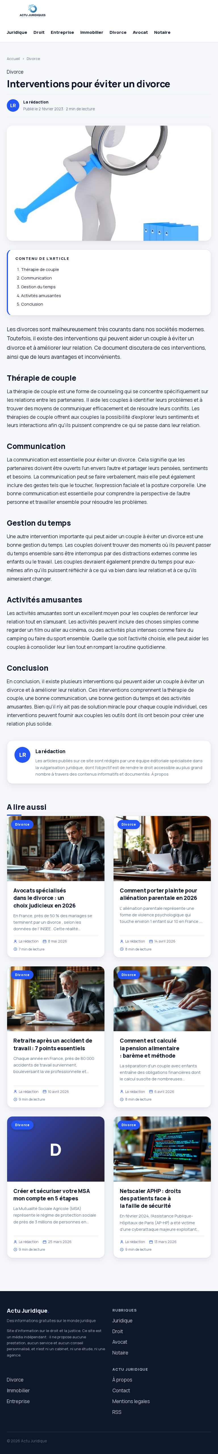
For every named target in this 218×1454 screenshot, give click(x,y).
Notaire (162, 32)
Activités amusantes (41, 295)
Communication (36, 278)
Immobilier (91, 32)
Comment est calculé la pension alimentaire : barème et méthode (149, 1048)
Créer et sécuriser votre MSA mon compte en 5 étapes (51, 1194)
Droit (39, 32)
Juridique (17, 32)
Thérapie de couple (40, 269)
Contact (121, 1390)
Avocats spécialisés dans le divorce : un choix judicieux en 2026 (44, 898)
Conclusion (32, 304)
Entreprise (62, 32)
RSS (116, 1412)
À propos (160, 774)
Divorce (118, 32)
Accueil (13, 58)
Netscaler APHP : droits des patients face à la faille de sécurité (150, 1198)
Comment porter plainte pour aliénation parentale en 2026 (158, 894)
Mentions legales (131, 1401)
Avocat (140, 32)
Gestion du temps (38, 286)
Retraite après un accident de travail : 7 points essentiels (52, 1044)
